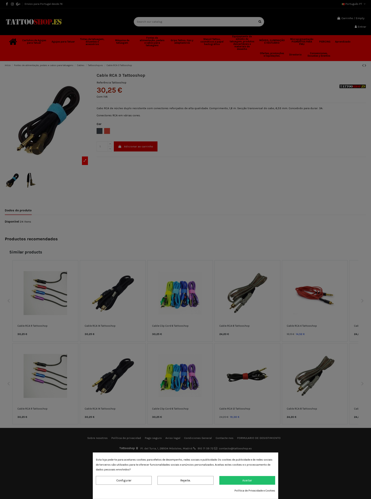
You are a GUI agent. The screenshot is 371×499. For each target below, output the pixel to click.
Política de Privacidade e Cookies (254, 490)
